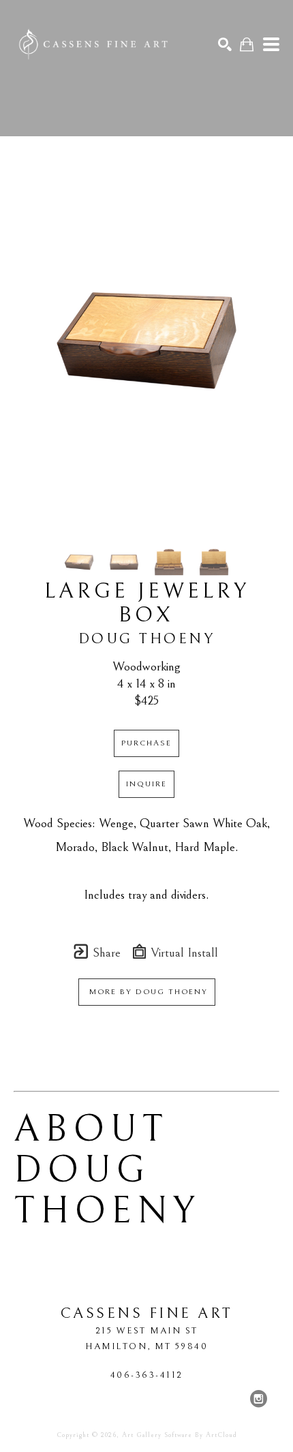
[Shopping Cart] (246, 44)
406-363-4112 (146, 1375)
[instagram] (258, 1399)
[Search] (225, 44)
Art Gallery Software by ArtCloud (179, 1435)
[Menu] (271, 44)
